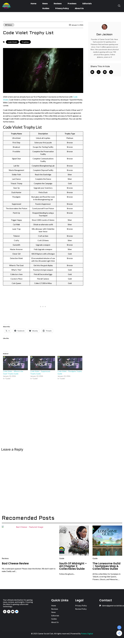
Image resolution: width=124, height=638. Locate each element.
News (45, 3)
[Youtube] (12, 611)
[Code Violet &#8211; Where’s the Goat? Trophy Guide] (15, 363)
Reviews (58, 3)
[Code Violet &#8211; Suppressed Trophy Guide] (42, 363)
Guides (45, 8)
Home (33, 3)
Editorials (87, 3)
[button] (92, 72)
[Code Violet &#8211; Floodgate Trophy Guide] (70, 363)
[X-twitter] (8, 611)
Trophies (25, 42)
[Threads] (4, 611)
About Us (79, 8)
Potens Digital (87, 633)
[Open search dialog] (119, 6)
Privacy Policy (62, 8)
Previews (72, 3)
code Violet (12, 42)
